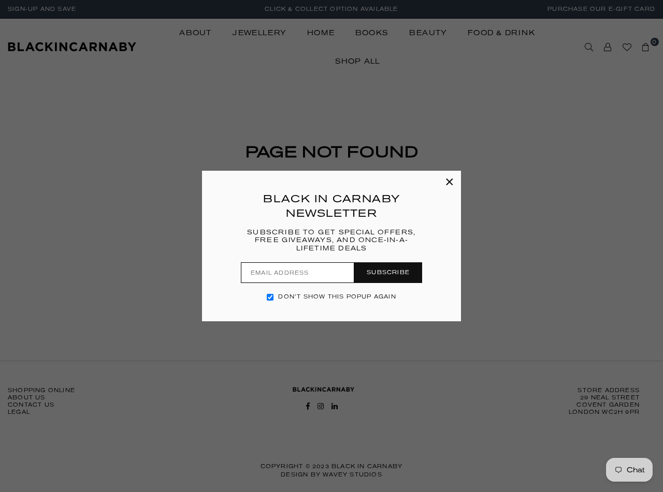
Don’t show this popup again (337, 296)
